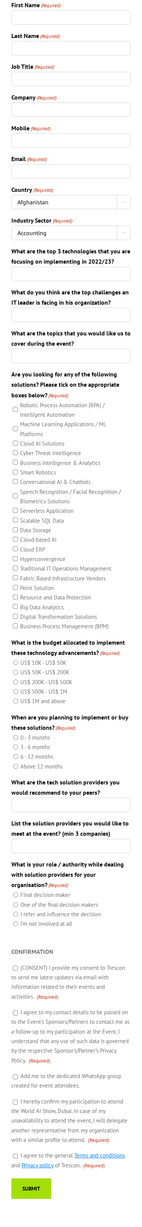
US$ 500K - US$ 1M (43, 691)
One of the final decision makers (59, 904)
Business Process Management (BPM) (64, 626)
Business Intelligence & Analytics (60, 462)
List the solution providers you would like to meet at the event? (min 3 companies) (70, 828)
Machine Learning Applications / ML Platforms (63, 429)
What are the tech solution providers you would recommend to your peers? (65, 787)
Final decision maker (45, 894)
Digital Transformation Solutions (58, 616)
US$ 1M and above (43, 701)
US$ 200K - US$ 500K (46, 682)
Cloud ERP (32, 549)
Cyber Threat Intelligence (50, 453)
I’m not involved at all (46, 923)
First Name (36, 5)
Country (32, 189)
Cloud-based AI (38, 539)
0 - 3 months (35, 737)
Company (33, 97)
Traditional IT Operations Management (65, 568)
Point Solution (37, 587)
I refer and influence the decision (60, 914)
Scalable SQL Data (42, 520)
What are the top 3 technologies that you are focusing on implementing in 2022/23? (70, 256)
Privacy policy (37, 1165)
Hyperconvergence (43, 559)
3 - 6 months (35, 747)
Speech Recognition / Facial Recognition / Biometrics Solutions (70, 496)
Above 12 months (41, 766)
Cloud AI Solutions (42, 443)
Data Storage (35, 530)
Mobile (30, 128)
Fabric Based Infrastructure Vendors (63, 578)
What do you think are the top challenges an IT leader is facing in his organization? (70, 297)
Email (29, 159)
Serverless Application (46, 510)
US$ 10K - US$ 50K (43, 662)
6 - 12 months (36, 756)
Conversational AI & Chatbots (55, 481)
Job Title (32, 66)
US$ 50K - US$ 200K (44, 672)
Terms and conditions (99, 1155)
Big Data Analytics (42, 607)
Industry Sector (41, 220)
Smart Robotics (38, 472)
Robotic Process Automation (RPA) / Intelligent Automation (62, 410)
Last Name (35, 36)
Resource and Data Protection (55, 597)
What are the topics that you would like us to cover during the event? (71, 338)
